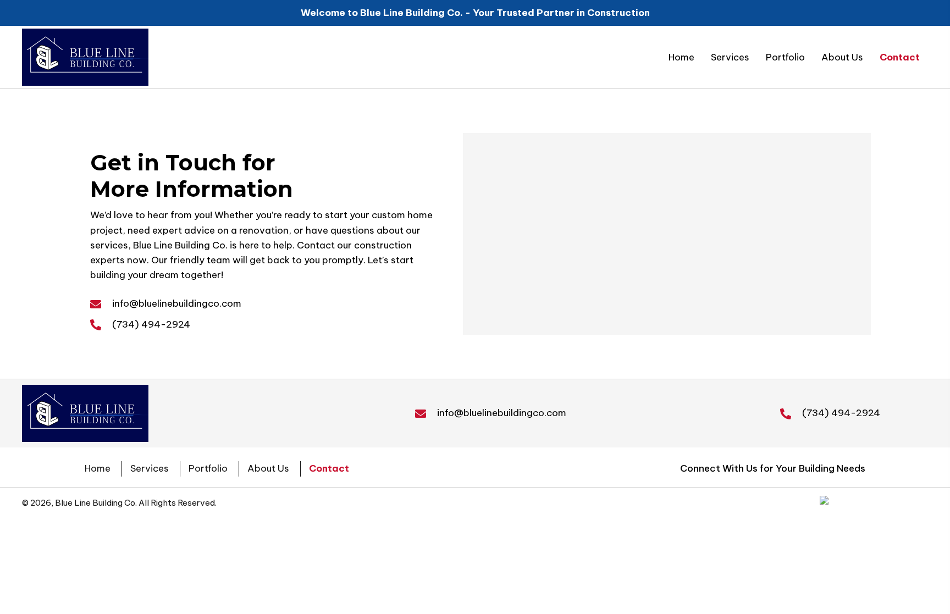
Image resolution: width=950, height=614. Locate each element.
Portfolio (208, 468)
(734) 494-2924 (151, 324)
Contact (329, 468)
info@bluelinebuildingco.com (176, 303)
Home (98, 468)
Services (149, 468)
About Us (268, 468)
